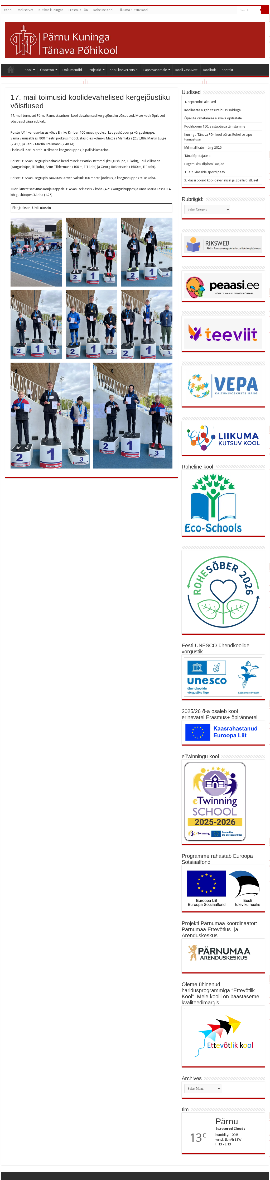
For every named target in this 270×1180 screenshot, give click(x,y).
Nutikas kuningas (50, 10)
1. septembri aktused (200, 102)
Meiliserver (25, 10)
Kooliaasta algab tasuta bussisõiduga (212, 110)
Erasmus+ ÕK (78, 10)
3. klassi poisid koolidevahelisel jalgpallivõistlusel (221, 180)
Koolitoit (209, 70)
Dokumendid (72, 70)
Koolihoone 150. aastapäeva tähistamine (214, 126)
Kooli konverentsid (124, 70)
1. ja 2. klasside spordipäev (204, 172)
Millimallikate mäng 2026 (202, 147)
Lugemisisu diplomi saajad (204, 164)
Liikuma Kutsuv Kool (133, 10)
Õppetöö (47, 70)
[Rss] (228, 10)
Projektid (94, 70)
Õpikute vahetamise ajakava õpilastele (213, 118)
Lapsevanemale (155, 70)
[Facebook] (233, 10)
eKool (8, 10)
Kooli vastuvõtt (186, 70)
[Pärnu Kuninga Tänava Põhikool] (135, 39)
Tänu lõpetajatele (197, 156)
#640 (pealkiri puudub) (11, 69)
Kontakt (227, 70)
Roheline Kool (103, 10)
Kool (28, 70)
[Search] (265, 10)
